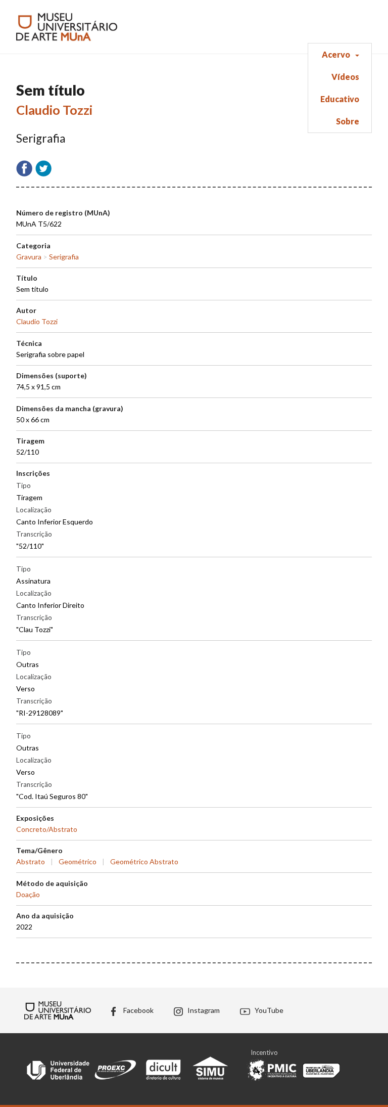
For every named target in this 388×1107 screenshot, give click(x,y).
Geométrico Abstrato (144, 861)
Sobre (347, 121)
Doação (28, 894)
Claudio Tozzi (54, 109)
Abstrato (30, 861)
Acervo (336, 54)
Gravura (28, 256)
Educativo (339, 99)
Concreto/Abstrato (46, 829)
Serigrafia (64, 256)
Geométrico (77, 861)
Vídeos (345, 76)
